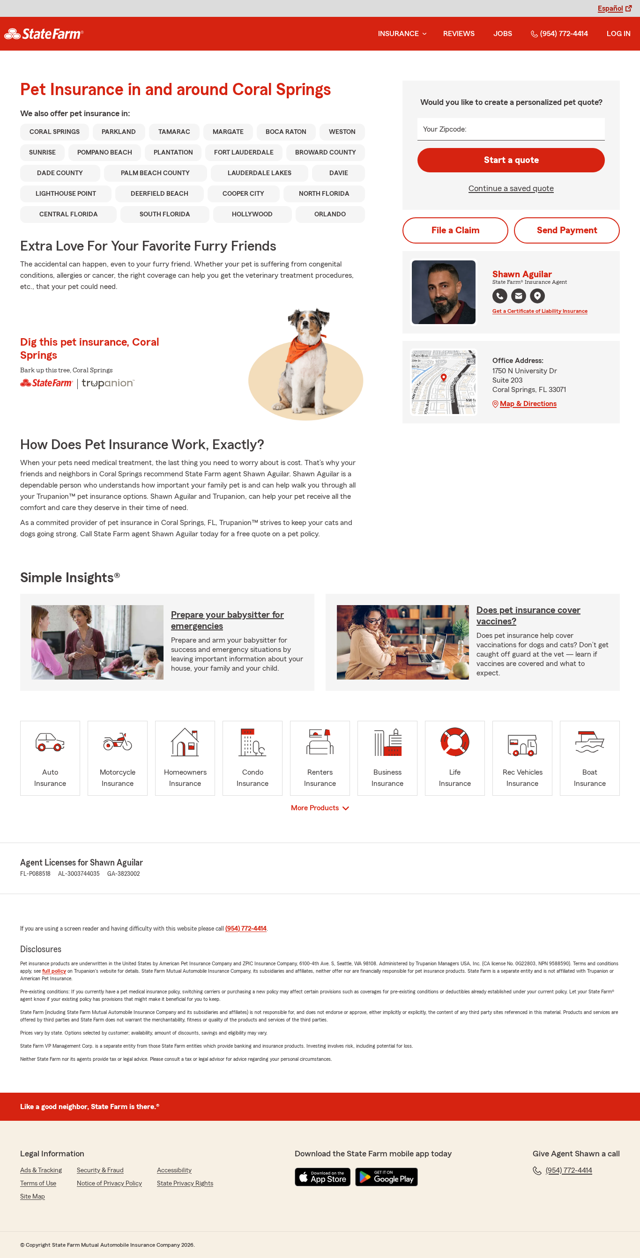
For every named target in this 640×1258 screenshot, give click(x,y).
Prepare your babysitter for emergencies (227, 620)
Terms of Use (38, 1183)
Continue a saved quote (511, 188)
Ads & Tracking (41, 1170)
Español (610, 8)
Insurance (398, 33)
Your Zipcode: (445, 129)
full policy (54, 971)
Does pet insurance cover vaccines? (528, 616)
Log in (619, 33)
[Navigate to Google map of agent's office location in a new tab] (537, 296)
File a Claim (456, 230)
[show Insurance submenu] (422, 34)
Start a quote (511, 160)
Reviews (459, 33)
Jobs (502, 33)
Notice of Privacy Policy (109, 1183)
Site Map (32, 1196)
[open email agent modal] (518, 297)
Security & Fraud (100, 1170)
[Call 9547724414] (499, 296)
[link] (44, 33)
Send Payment (567, 230)
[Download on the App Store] (323, 1177)
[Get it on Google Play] (386, 1177)
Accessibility (174, 1170)
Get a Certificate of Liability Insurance (540, 311)
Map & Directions (528, 403)
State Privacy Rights (185, 1183)
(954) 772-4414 (564, 33)
